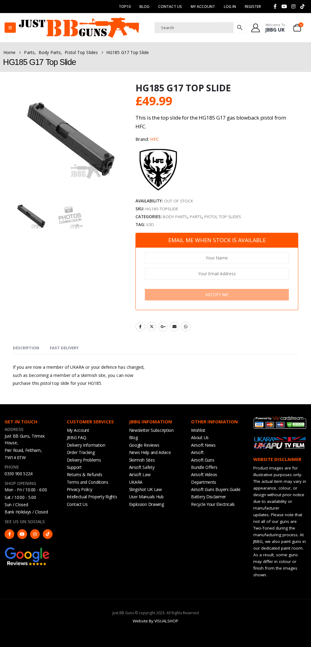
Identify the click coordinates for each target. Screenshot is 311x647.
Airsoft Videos (204, 474)
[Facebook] (275, 6)
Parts (196, 216)
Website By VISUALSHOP (155, 621)
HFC (154, 139)
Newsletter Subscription (151, 430)
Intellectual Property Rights (92, 497)
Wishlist (198, 430)
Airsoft (197, 452)
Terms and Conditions (87, 482)
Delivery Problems (84, 460)
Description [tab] (26, 348)
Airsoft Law (140, 474)
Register (253, 6)
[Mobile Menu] (10, 27)
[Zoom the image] (27, 549)
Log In (230, 6)
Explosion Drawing (146, 504)
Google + (163, 326)
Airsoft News (203, 445)
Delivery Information (86, 445)
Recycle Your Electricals (213, 504)
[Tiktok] (302, 6)
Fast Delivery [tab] (64, 348)
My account (203, 6)
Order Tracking (81, 452)
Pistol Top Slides (222, 216)
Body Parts (175, 216)
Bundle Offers (204, 467)
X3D (150, 224)
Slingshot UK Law (145, 489)
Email (174, 326)
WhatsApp (185, 326)
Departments (203, 482)
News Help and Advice (150, 452)
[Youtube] (284, 6)
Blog (144, 6)
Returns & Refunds (84, 474)
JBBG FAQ (76, 437)
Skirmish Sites (142, 460)
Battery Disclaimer (208, 497)
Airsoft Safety (142, 467)
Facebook (140, 326)
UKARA (136, 482)
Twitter (151, 326)
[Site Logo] (79, 27)
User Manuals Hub (146, 497)
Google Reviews (144, 445)
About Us (200, 437)
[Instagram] (293, 6)
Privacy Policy (79, 489)
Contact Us (170, 6)
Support (74, 467)
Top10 (125, 6)
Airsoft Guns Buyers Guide (216, 489)
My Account (78, 430)
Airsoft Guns (202, 460)
